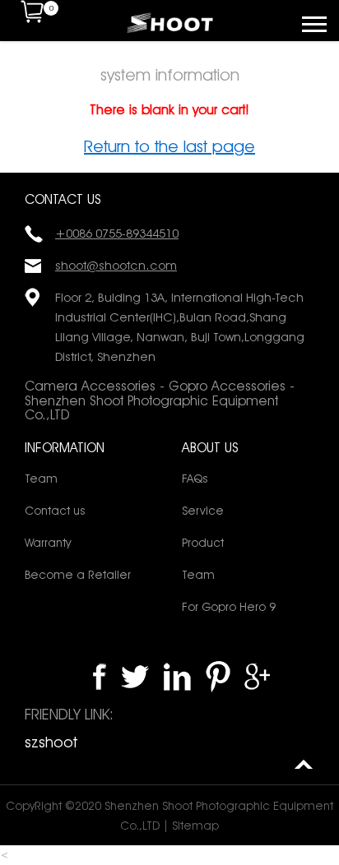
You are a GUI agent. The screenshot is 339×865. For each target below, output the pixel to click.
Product (203, 542)
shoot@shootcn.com (116, 265)
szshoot (51, 742)
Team (41, 478)
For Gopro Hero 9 (229, 606)
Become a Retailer (78, 574)
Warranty (48, 542)
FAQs (194, 478)
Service (203, 510)
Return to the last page (169, 146)
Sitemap (195, 825)
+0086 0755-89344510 (117, 233)
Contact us (55, 510)
